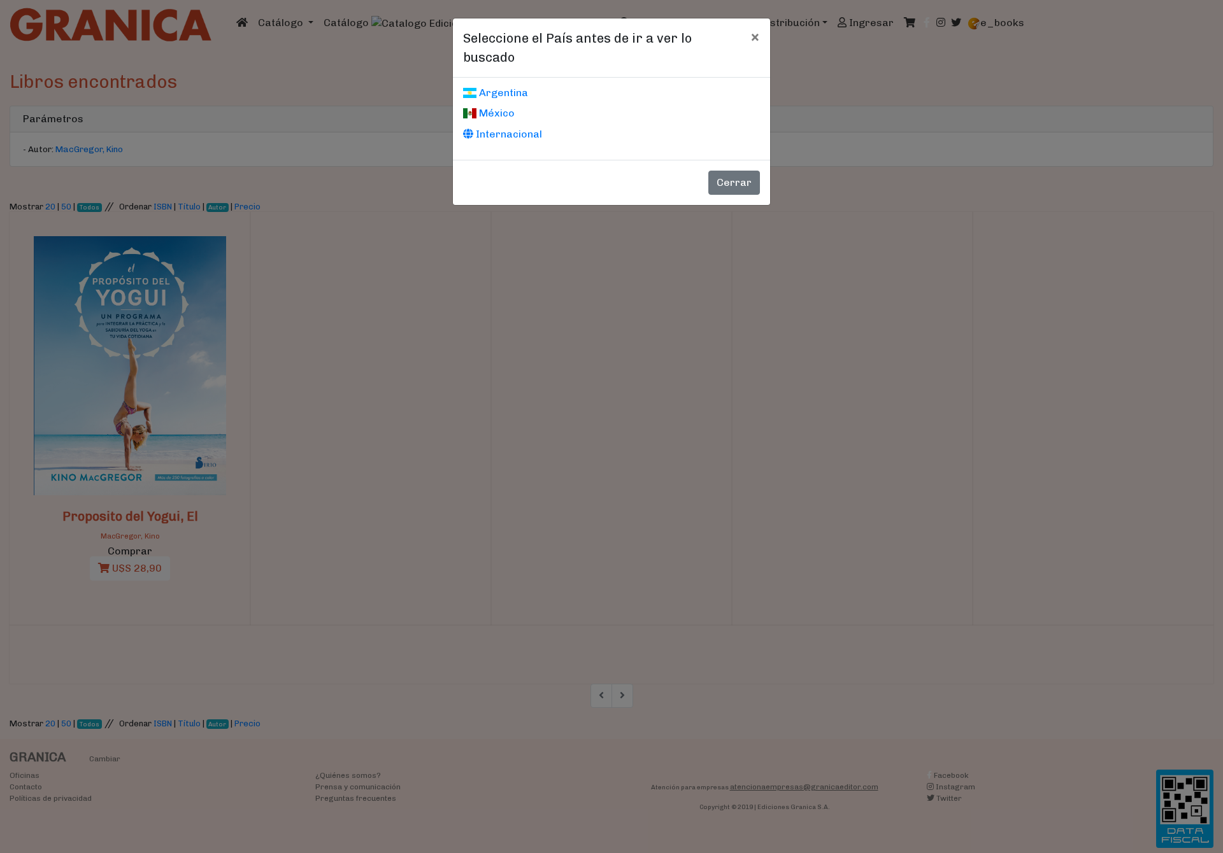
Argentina (502, 93)
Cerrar (734, 182)
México (495, 113)
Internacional (507, 134)
